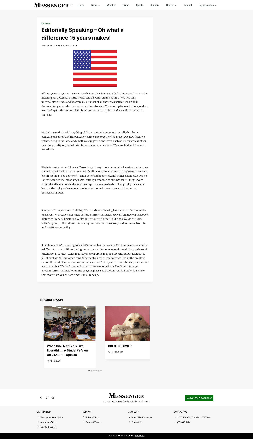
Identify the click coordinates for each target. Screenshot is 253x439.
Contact (187, 5)
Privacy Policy (92, 417)
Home (81, 5)
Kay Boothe (49, 45)
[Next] (144, 337)
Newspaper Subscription (51, 417)
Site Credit (139, 436)
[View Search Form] (71, 5)
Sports (139, 5)
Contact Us (137, 422)
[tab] (89, 370)
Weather (111, 5)
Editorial (46, 23)
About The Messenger (142, 417)
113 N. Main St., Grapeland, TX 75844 (193, 417)
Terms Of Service (94, 422)
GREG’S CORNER (120, 346)
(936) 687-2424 (183, 422)
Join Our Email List (48, 426)
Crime (126, 5)
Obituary (154, 5)
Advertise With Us (48, 422)
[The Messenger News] (51, 5)
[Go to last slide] (45, 337)
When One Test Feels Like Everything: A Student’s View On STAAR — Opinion (67, 350)
